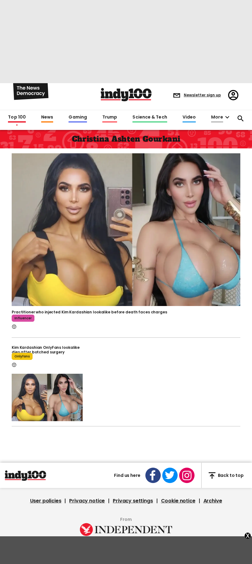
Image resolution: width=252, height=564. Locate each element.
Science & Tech (149, 117)
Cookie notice (178, 501)
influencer (23, 318)
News (47, 117)
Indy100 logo (126, 94)
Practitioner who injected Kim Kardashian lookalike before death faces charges (89, 312)
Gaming (78, 117)
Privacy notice (87, 501)
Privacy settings (133, 501)
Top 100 (17, 117)
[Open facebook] (153, 475)
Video (189, 117)
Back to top (231, 475)
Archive (212, 501)
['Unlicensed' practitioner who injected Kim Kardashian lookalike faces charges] (126, 229)
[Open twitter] (170, 475)
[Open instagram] (187, 475)
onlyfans (22, 356)
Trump (109, 117)
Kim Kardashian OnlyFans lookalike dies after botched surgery (46, 350)
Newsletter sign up (202, 95)
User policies (45, 501)
